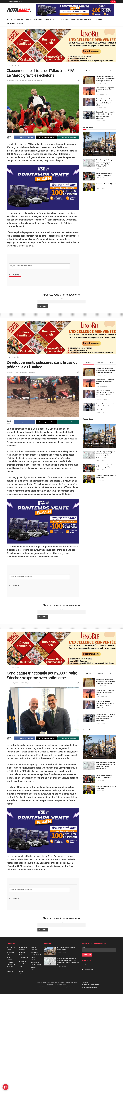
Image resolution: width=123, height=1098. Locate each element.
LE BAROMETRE (24, 957)
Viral (32, 970)
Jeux (20, 955)
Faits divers (31, 372)
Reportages (35, 952)
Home (8, 65)
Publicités (11, 24)
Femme (9, 974)
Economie (47, 19)
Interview (22, 950)
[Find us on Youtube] (88, 965)
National (30, 80)
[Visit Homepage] (19, 10)
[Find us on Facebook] (82, 965)
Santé (33, 957)
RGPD (83, 989)
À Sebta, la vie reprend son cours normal (99, 151)
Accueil (9, 19)
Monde (21, 971)
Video (73, 19)
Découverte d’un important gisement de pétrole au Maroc (105, 90)
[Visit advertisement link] (75, 10)
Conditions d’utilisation (89, 987)
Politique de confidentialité (90, 984)
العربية (113, 1)
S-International (38, 80)
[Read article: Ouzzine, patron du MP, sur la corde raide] (89, 187)
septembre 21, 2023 (12, 80)
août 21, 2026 (89, 154)
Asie (8, 955)
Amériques (10, 952)
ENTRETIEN (99, 19)
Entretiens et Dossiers (11, 965)
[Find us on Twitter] (85, 965)
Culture (29, 19)
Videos (33, 967)
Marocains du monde (84, 19)
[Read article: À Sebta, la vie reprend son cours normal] (99, 144)
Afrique (9, 950)
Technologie (35, 962)
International (23, 947)
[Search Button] (115, 21)
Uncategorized (36, 965)
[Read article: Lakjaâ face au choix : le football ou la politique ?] (89, 176)
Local (20, 966)
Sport (55, 19)
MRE (20, 974)
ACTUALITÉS (19, 19)
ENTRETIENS (11, 962)
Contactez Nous (89, 969)
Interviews (22, 952)
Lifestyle (64, 19)
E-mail (61, 298)
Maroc (21, 969)
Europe (9, 969)
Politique (38, 19)
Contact (20, 24)
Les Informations (23, 960)
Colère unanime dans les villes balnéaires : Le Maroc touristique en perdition (105, 79)
